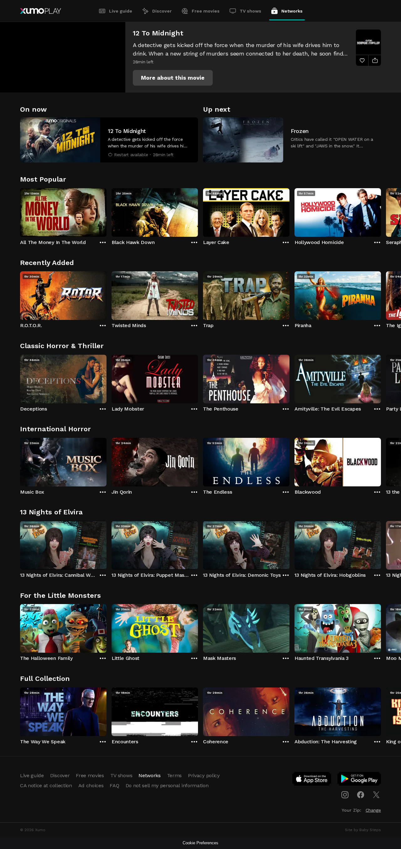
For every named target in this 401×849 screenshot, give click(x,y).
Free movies (206, 10)
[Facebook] (360, 794)
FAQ (114, 785)
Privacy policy (204, 775)
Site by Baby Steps (363, 830)
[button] (173, 78)
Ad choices (91, 785)
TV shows (250, 10)
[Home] (40, 11)
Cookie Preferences (200, 843)
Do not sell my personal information (167, 785)
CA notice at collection (46, 785)
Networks (292, 10)
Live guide (120, 10)
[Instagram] (345, 794)
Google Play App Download (359, 780)
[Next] (380, 211)
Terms (174, 775)
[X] (376, 794)
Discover (162, 10)
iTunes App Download (312, 780)
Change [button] (373, 810)
